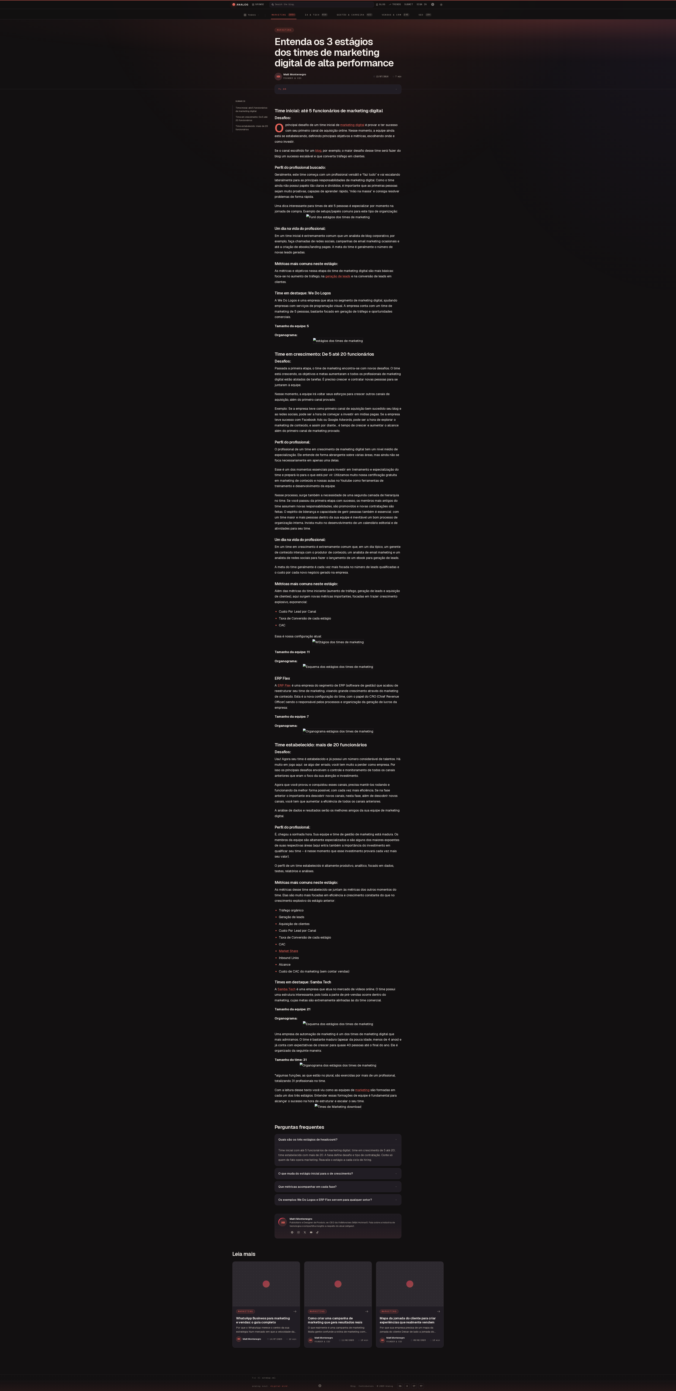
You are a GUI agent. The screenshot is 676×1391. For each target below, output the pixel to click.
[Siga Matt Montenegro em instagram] (298, 1232)
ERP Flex (284, 685)
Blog (352, 1386)
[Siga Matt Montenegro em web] (292, 1232)
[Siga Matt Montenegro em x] (304, 1232)
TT (421, 1386)
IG (400, 1386)
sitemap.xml (269, 1378)
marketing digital (352, 125)
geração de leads (337, 276)
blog (318, 151)
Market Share (288, 951)
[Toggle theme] (441, 4)
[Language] (432, 4)
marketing (362, 1090)
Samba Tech (287, 989)
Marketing (284, 30)
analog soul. (270, 1386)
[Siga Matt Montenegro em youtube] (311, 1232)
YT (414, 1386)
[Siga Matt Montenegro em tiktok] (317, 1232)
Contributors (366, 1386)
